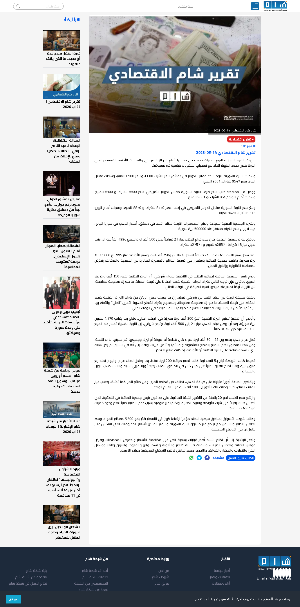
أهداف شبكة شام (95, 570)
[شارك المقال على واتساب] (191, 458)
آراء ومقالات (221, 583)
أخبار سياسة (222, 570)
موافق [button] (13, 599)
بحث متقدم (185, 6)
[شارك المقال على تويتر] (199, 458)
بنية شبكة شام (36, 570)
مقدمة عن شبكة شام (31, 577)
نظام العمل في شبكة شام (28, 583)
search (18, 6)
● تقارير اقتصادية (241, 139)
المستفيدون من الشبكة (91, 583)
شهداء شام (160, 577)
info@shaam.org (278, 578)
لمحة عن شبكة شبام (93, 589)
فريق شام (161, 583)
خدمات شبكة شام (95, 577)
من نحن (163, 570)
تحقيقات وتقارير (219, 577)
